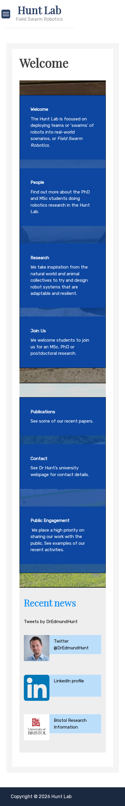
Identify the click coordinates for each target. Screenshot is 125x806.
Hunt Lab (39, 10)
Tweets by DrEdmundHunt (51, 621)
